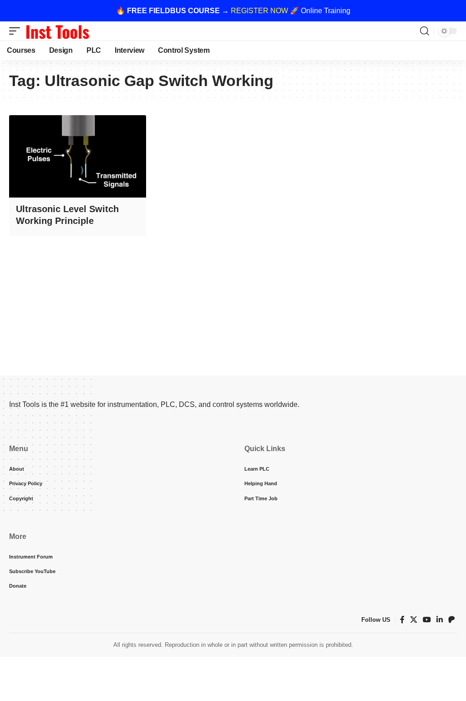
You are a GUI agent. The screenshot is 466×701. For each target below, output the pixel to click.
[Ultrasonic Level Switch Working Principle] (77, 156)
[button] (17, 31)
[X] (414, 620)
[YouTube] (426, 620)
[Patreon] (451, 620)
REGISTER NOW (259, 11)
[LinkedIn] (439, 620)
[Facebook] (402, 620)
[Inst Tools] (57, 31)
